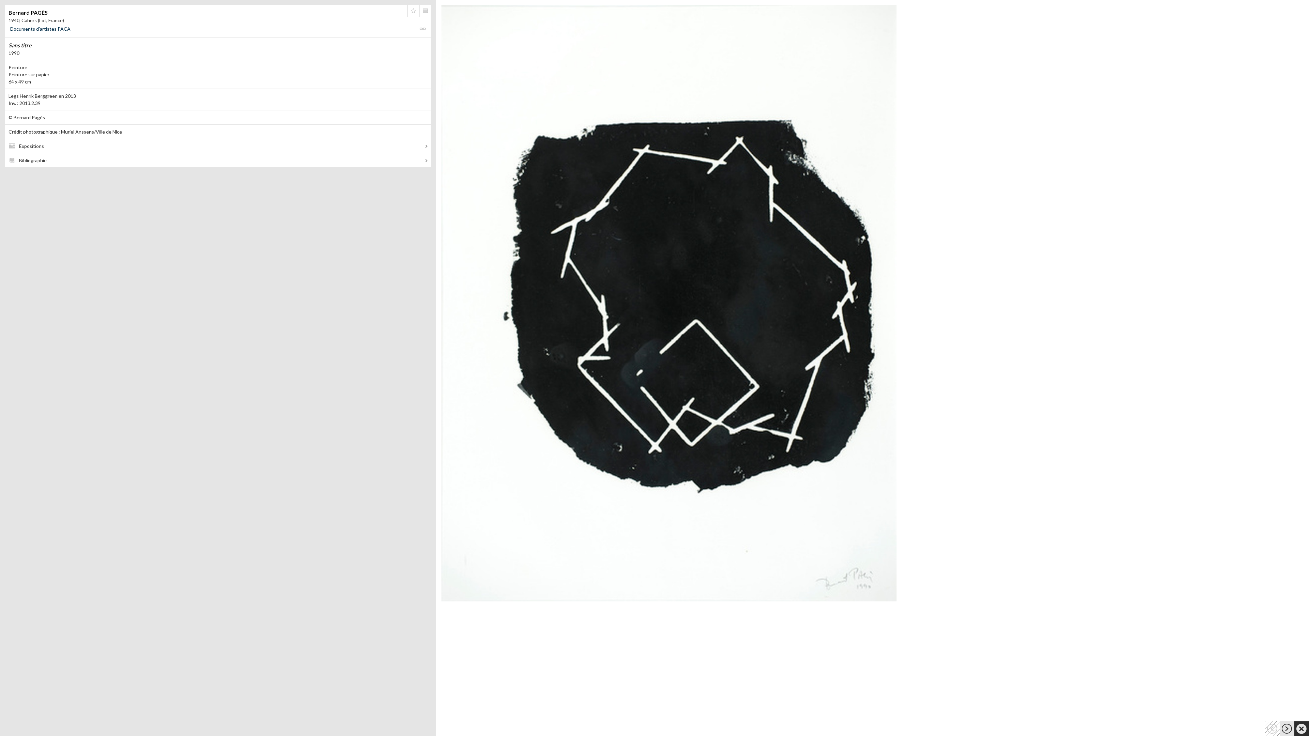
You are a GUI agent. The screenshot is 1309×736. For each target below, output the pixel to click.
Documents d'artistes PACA (40, 29)
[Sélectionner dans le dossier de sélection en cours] (413, 11)
